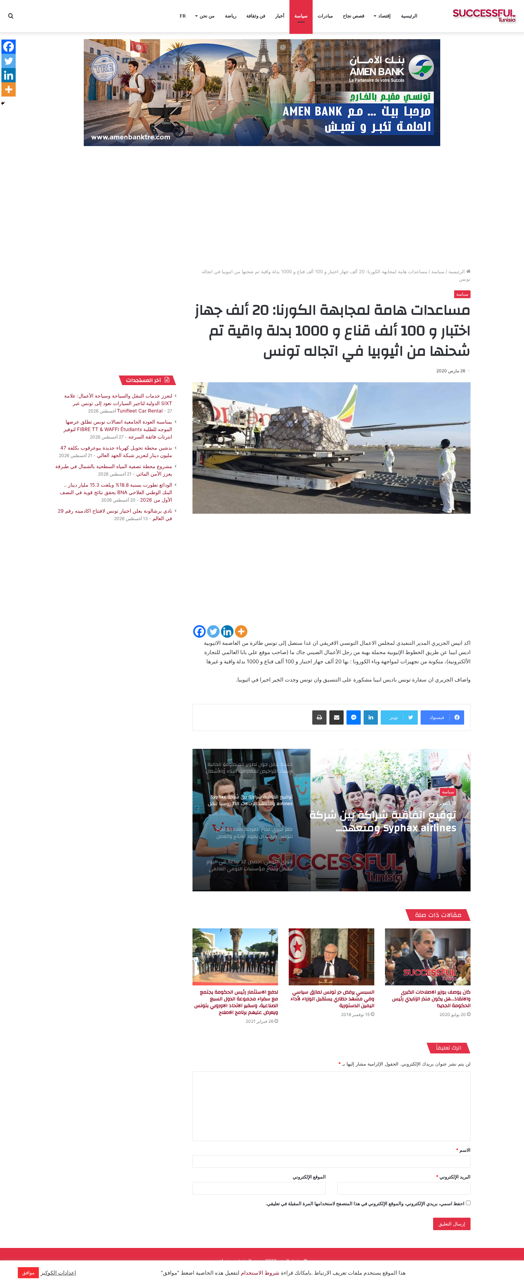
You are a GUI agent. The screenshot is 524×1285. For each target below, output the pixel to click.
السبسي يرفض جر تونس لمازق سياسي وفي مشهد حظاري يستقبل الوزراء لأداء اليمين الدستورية (332, 999)
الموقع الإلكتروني (309, 1177)
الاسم (463, 1150)
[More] (241, 631)
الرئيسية (409, 16)
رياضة (230, 16)
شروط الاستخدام (259, 1273)
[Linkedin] (227, 631)
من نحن (207, 16)
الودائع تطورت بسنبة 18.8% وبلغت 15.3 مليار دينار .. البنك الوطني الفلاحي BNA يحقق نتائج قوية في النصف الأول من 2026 (116, 492)
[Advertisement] (262, 207)
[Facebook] (199, 631)
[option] (331, 820)
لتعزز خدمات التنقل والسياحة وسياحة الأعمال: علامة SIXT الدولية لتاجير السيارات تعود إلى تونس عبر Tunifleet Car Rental (118, 403)
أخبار (279, 16)
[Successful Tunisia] (484, 16)
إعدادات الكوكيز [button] (58, 1273)
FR (183, 16)
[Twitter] (213, 631)
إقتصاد (384, 16)
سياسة (301, 16)
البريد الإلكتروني (453, 1177)
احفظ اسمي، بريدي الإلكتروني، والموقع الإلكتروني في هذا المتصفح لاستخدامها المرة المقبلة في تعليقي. (365, 1203)
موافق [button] (28, 1272)
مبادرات (325, 16)
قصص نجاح (353, 16)
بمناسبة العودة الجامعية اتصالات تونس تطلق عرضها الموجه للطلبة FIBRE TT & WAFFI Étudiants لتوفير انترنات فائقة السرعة (117, 429)
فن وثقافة (255, 16)
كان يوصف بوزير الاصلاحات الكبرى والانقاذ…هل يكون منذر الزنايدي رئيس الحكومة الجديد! (431, 999)
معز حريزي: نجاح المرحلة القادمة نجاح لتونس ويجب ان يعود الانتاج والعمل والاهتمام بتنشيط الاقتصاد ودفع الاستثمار (381, 821)
